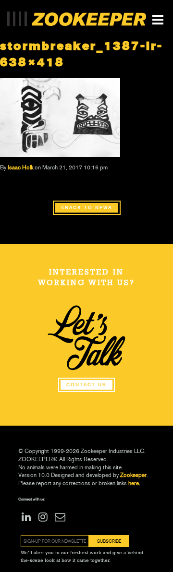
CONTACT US (86, 384)
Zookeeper (133, 475)
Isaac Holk (20, 167)
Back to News (88, 207)
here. (133, 483)
